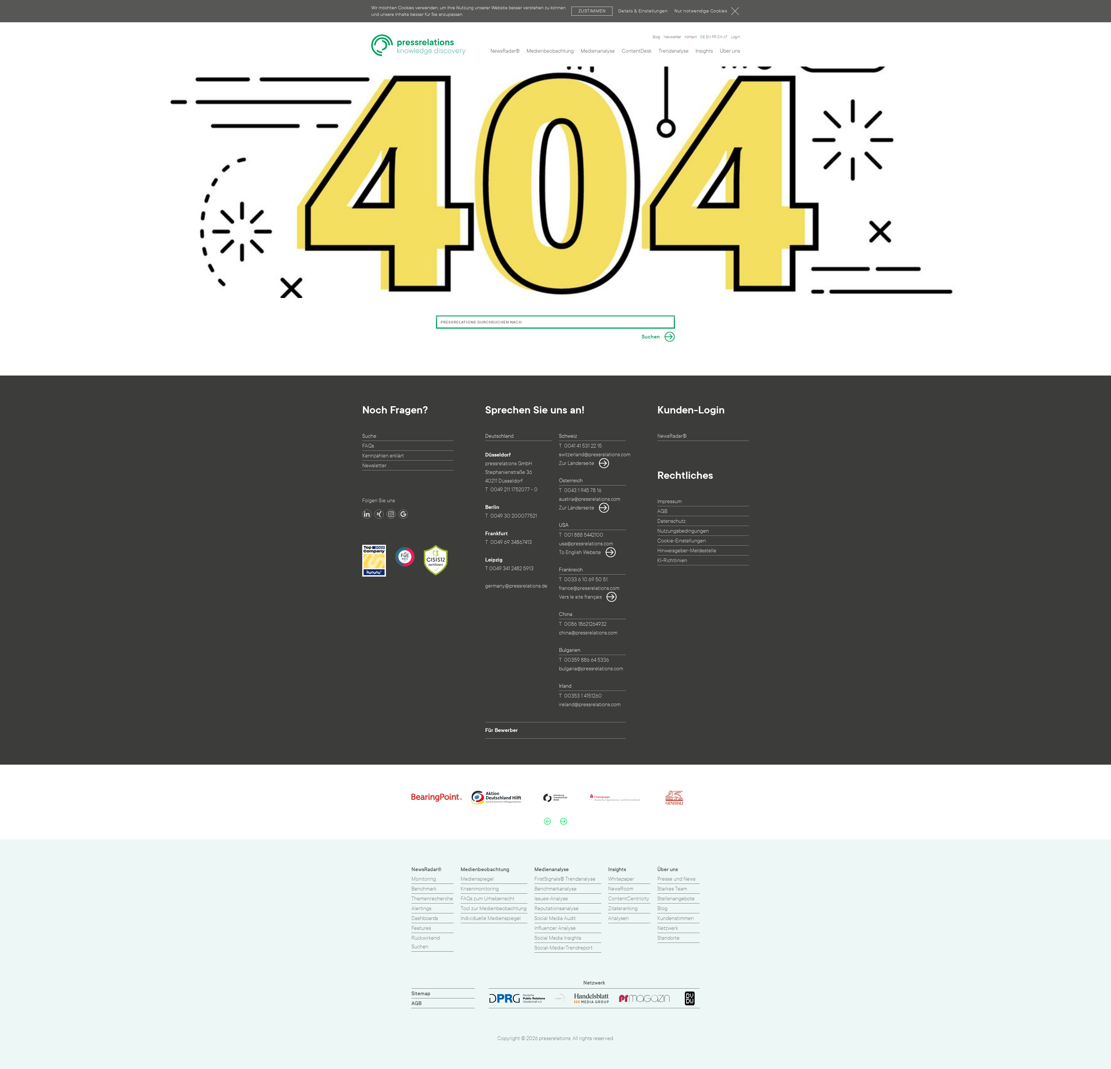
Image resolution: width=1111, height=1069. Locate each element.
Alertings (421, 909)
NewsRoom (620, 889)
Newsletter (672, 37)
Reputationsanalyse (556, 909)
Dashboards (424, 918)
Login (735, 37)
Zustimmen (592, 11)
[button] (547, 821)
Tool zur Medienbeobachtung (494, 909)
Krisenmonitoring (480, 889)
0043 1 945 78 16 (583, 490)
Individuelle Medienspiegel (491, 918)
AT (725, 37)
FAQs (368, 446)
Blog (656, 37)
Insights (704, 51)
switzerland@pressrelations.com (594, 455)
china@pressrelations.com (588, 633)
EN (708, 37)
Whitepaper (621, 879)
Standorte (668, 938)
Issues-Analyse (551, 899)
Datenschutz (671, 521)
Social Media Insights (557, 938)
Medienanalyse (598, 51)
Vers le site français (580, 597)
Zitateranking (623, 909)
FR (714, 37)
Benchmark (424, 889)
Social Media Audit (555, 918)
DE (702, 37)
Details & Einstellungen (643, 11)
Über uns (730, 51)
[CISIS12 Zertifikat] (436, 560)
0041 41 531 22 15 (583, 446)
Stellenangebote (676, 899)
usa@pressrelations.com (586, 544)
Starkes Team (672, 889)
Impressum (669, 501)
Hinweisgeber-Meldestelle (686, 551)
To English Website (580, 552)
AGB (662, 511)
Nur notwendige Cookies (700, 11)
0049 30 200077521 (513, 516)
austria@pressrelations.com (589, 499)
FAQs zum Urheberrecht (487, 899)
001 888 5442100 (583, 535)
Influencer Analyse (555, 928)
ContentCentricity (628, 899)
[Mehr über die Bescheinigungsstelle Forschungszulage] (405, 556)
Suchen (651, 337)
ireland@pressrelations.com (590, 705)
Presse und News (676, 879)
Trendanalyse (673, 51)
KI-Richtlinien (672, 561)
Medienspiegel (477, 879)
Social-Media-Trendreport (563, 948)
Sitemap (421, 994)
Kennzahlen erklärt (383, 456)
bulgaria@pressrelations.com (591, 669)
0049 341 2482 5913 (511, 569)
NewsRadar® (505, 51)
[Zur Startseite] (418, 45)
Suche (369, 436)
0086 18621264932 (585, 624)
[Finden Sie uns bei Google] (403, 514)
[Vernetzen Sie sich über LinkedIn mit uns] (366, 514)
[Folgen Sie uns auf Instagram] (391, 514)
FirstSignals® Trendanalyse (564, 879)
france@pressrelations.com (589, 588)
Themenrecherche (432, 899)
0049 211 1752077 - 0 (514, 490)
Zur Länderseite (576, 463)
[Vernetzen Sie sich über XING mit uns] (379, 514)
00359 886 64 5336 (586, 660)
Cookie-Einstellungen (681, 541)
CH (719, 37)
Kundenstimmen (675, 918)
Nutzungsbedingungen (683, 531)
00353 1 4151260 (583, 696)
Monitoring (423, 879)
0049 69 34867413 (511, 542)
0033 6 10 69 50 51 (586, 580)
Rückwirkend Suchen (425, 942)
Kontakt (691, 37)
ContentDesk (637, 51)
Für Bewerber (501, 730)
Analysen (618, 918)
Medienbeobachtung (550, 51)
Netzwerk (667, 928)
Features (421, 928)
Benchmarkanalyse (555, 889)
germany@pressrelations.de (516, 586)
